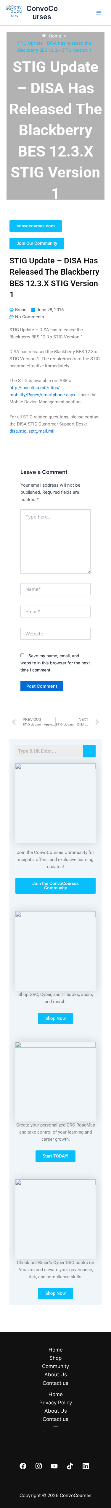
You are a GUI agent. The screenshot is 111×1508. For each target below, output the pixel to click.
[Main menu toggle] (99, 12)
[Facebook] (23, 1466)
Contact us (55, 1383)
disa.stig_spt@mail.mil (31, 431)
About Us (55, 1374)
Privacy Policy (55, 1403)
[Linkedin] (85, 1466)
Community (55, 1366)
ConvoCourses (42, 12)
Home (56, 1350)
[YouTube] (54, 1466)
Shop (55, 1358)
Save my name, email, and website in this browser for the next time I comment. (55, 662)
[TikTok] (70, 1466)
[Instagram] (38, 1466)
